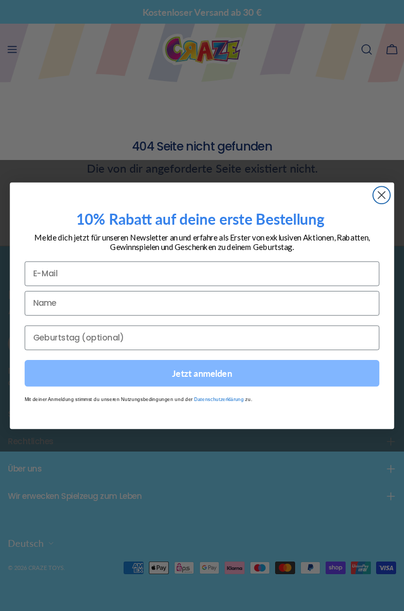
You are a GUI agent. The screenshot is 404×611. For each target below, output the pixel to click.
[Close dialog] (381, 195)
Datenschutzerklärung (219, 398)
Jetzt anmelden (202, 372)
